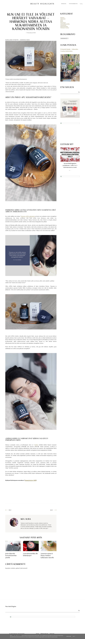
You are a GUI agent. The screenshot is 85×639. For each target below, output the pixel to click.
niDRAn (36, 445)
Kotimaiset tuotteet (64, 28)
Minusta (63, 3)
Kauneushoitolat (64, 26)
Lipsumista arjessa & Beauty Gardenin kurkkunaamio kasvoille (47, 556)
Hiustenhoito (63, 25)
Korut (61, 20)
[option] (70, 157)
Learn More (68, 636)
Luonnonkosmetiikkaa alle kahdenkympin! (30, 555)
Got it (74, 636)
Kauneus (62, 17)
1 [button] (69, 170)
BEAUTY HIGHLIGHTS (43, 4)
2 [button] (70, 170)
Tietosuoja (51, 633)
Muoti (61, 21)
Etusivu (37, 633)
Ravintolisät (63, 23)
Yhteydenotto (73, 3)
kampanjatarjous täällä (30, 480)
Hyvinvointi (62, 19)
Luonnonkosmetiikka (65, 24)
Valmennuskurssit (44, 633)
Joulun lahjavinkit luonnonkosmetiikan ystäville (11, 556)
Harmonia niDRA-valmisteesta (28, 216)
